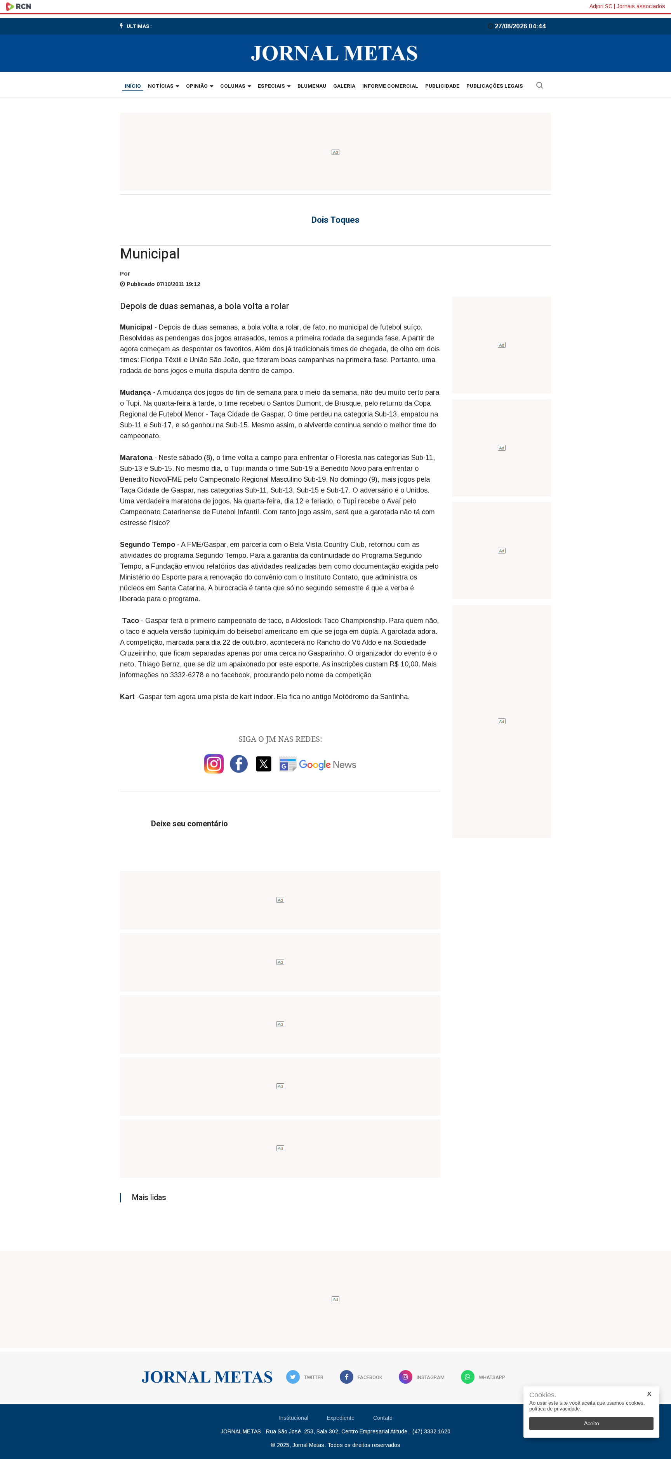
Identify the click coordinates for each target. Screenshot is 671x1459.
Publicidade (442, 86)
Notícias (161, 86)
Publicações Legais (494, 86)
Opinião (197, 86)
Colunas (232, 86)
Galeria (344, 86)
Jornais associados (641, 6)
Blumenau (311, 86)
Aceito (591, 1423)
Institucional (293, 1418)
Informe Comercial (390, 86)
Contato (383, 1418)
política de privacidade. (555, 1409)
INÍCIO (133, 86)
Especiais (271, 86)
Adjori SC (600, 6)
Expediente (341, 1418)
